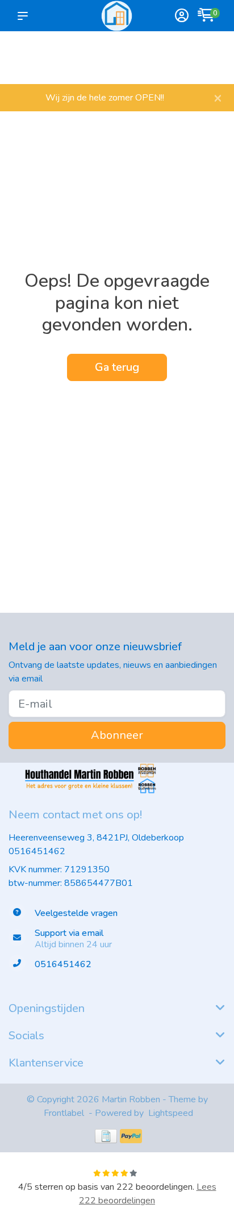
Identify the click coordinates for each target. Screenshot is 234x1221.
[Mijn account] (182, 17)
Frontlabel (64, 1113)
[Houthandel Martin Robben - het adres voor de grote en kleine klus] (117, 15)
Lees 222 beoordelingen (147, 1194)
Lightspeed (170, 1113)
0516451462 (37, 851)
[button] (25, 16)
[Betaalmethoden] (106, 1136)
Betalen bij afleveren (206, 63)
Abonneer (117, 735)
